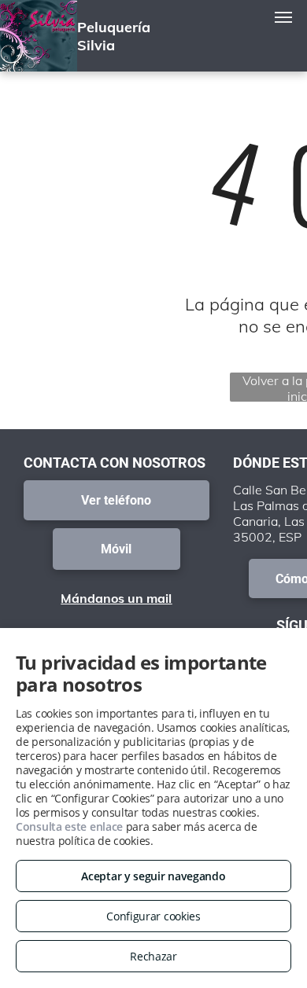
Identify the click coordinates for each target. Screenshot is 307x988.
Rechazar (153, 956)
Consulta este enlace (69, 826)
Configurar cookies (153, 916)
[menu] (283, 17)
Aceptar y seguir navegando (153, 876)
